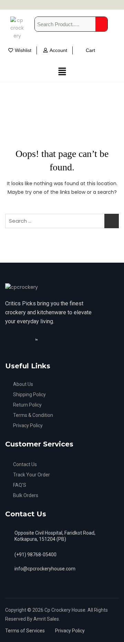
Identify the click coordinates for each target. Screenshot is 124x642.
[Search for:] (62, 221)
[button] (62, 71)
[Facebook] (24, 339)
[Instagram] (30, 339)
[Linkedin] (37, 339)
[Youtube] (43, 339)
